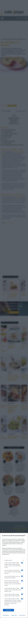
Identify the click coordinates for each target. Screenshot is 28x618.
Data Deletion (6, 615)
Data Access (14, 615)
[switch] (22, 562)
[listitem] (14, 560)
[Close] (25, 535)
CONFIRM (8, 610)
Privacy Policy (22, 615)
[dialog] (14, 575)
